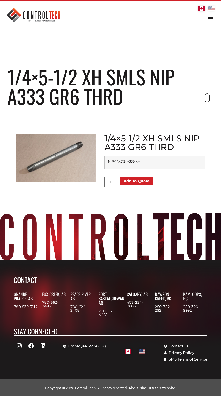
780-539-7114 (25, 307)
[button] (210, 18)
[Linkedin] (43, 345)
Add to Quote (137, 181)
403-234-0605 (135, 304)
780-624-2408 (78, 309)
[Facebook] (31, 345)
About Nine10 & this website (152, 388)
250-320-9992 (191, 309)
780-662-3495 (50, 304)
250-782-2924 (163, 309)
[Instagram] (19, 345)
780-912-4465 (106, 313)
